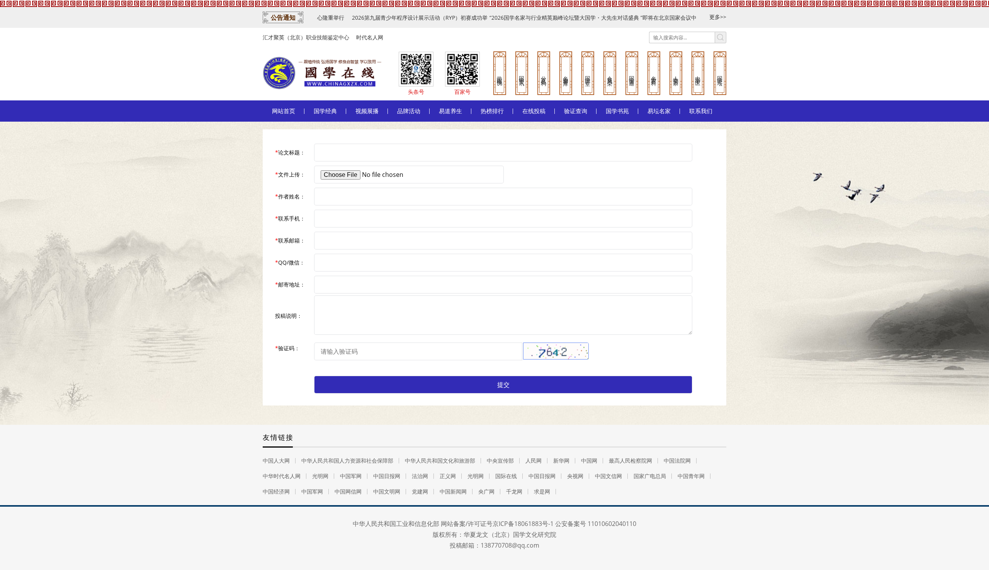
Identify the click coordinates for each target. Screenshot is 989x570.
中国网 (589, 460)
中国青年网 (691, 476)
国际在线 (506, 476)
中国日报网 (386, 476)
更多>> (717, 16)
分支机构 (543, 75)
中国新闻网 (453, 491)
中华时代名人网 (282, 476)
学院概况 (499, 75)
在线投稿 (533, 111)
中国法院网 (677, 460)
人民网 (533, 460)
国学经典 (325, 111)
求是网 (542, 491)
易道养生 (450, 111)
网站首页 (283, 111)
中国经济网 (276, 491)
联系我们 (700, 111)
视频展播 (367, 111)
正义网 (448, 476)
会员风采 (609, 75)
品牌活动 (408, 111)
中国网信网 (348, 491)
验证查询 (575, 111)
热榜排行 (492, 111)
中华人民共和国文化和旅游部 (440, 460)
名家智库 (565, 75)
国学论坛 (720, 75)
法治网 (420, 476)
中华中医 (698, 75)
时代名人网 (369, 37)
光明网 (320, 476)
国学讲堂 (587, 75)
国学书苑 (617, 111)
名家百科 (654, 75)
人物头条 (676, 75)
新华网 (561, 460)
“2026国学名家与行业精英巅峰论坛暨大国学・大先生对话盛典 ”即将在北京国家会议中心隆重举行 (564, 17)
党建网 (420, 491)
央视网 (575, 476)
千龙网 (514, 491)
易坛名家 (659, 111)
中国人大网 (276, 460)
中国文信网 (608, 476)
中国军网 (351, 476)
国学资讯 (521, 75)
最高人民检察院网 (630, 460)
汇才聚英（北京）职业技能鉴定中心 (306, 37)
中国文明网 (386, 491)
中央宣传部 (500, 460)
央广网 (486, 491)
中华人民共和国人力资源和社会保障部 (347, 460)
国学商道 (632, 75)
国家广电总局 (650, 476)
